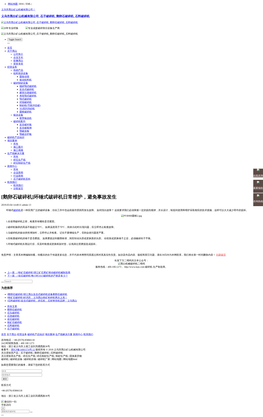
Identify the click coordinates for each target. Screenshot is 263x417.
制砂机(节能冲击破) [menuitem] (29, 105)
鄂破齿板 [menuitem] (24, 131)
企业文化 (18, 57)
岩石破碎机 (13, 319)
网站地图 (13, 4)
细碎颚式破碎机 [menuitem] (28, 86)
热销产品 (18, 70)
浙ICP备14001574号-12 (23, 349)
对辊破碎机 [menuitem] (25, 102)
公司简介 (18, 54)
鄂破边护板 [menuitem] (25, 134)
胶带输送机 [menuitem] (25, 118)
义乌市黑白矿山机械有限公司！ (18, 9)
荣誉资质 (18, 63)
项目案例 (50, 334)
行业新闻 (18, 175)
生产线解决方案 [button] (15, 153)
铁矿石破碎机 (14, 322)
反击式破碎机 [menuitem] (26, 89)
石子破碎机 (13, 328)
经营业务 (22, 334)
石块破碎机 (13, 316)
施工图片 (18, 147)
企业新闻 (18, 172)
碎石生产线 (19, 159)
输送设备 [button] (18, 115)
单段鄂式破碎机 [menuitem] (28, 95)
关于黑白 (11, 334)
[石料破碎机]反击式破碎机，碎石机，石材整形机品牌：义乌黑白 (42, 300)
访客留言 (18, 188)
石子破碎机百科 (21, 179)
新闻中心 (78, 334)
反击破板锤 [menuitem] (25, 127)
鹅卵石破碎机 (14, 309)
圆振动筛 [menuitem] (24, 76)
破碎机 (17, 210)
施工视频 (18, 150)
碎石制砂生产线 (21, 163)
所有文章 (12, 306)
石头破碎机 (13, 312)
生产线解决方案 (63, 334)
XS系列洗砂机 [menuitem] (27, 108)
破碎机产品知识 (15, 137)
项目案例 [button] (12, 140)
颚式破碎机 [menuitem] (25, 99)
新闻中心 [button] (12, 166)
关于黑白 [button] (12, 51)
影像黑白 (18, 60)
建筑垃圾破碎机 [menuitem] (28, 92)
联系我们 (18, 185)
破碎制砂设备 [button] (20, 83)
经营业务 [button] (12, 67)
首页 (9, 47)
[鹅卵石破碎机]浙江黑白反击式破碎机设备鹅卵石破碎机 (37, 294)
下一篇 (37, 275)
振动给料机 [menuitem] (25, 79)
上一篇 (38, 272)
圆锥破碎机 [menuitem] (25, 111)
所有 (15, 143)
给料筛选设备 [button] (20, 73)
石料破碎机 (13, 325)
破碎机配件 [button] (19, 121)
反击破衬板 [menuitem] (25, 124)
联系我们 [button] (12, 182)
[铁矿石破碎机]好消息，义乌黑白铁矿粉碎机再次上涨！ (37, 297)
